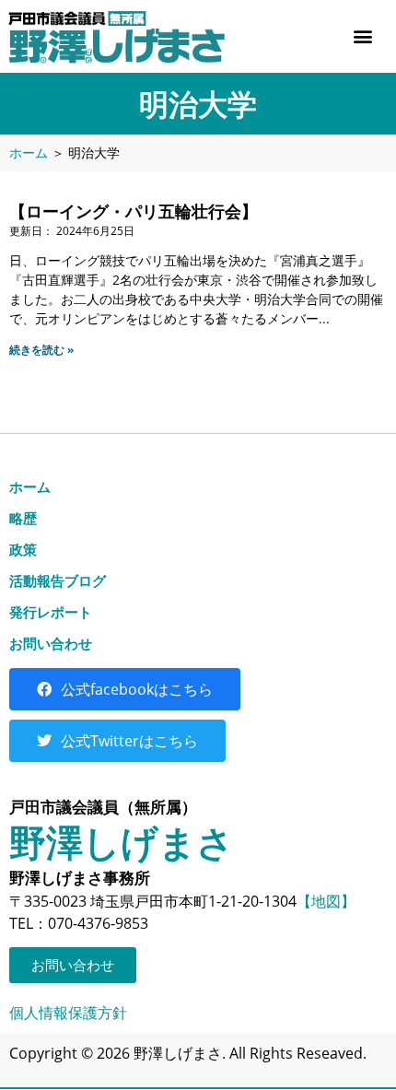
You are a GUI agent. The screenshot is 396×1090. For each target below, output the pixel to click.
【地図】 (326, 901)
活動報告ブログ (57, 580)
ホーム (28, 152)
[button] (362, 36)
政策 (23, 549)
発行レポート (50, 612)
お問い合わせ (50, 643)
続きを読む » (41, 349)
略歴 (23, 518)
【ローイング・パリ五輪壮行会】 (133, 211)
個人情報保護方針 (68, 1012)
